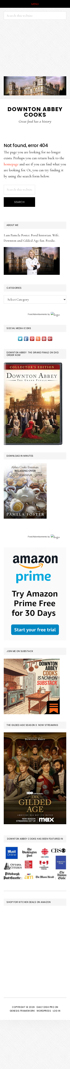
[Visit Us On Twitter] (20, 338)
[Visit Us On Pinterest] (32, 338)
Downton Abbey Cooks (35, 112)
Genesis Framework (22, 1010)
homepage (11, 164)
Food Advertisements (37, 314)
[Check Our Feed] (38, 338)
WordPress (44, 1010)
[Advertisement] (35, 48)
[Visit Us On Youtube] (44, 338)
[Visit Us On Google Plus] (50, 338)
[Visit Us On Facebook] (26, 338)
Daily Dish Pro (45, 1007)
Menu (35, 4)
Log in (56, 1010)
